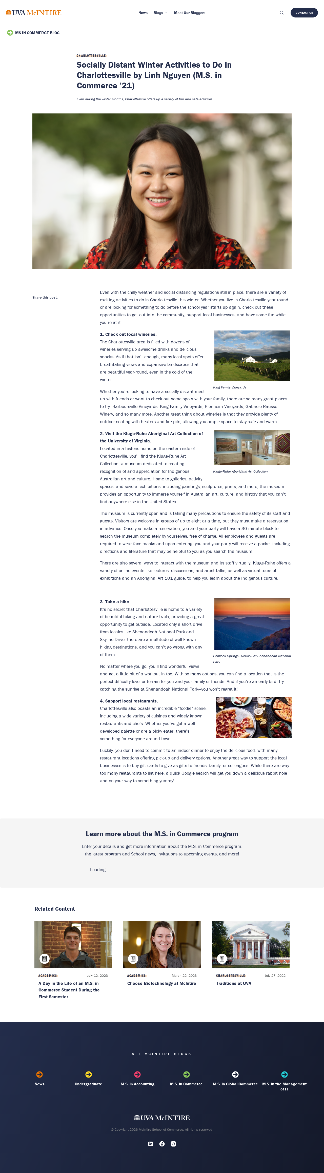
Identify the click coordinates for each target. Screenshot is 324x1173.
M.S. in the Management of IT (284, 1086)
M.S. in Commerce (186, 1083)
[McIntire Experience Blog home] (34, 12)
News (40, 1083)
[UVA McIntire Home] (162, 1119)
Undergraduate (88, 1083)
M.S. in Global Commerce (235, 1083)
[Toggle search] (281, 13)
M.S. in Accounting (137, 1083)
